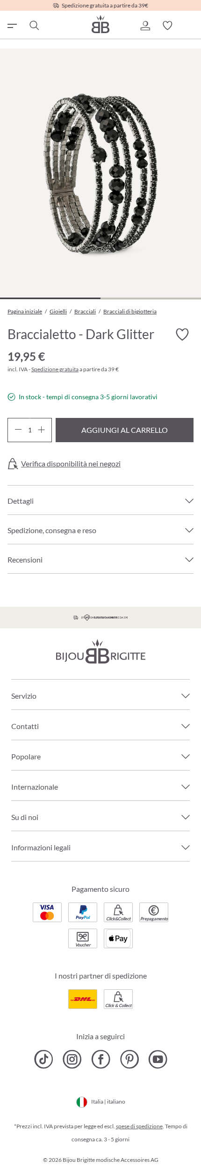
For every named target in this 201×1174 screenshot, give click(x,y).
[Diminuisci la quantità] (18, 430)
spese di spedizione (139, 1126)
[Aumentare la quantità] (41, 430)
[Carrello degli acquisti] (190, 25)
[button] (145, 25)
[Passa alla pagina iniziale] (100, 24)
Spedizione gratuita (55, 369)
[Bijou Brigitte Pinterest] (129, 1059)
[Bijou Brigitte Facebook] (100, 1059)
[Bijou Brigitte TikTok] (43, 1059)
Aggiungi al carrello (124, 429)
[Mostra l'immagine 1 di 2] (50, 298)
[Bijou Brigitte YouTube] (157, 1059)
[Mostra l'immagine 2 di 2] (150, 298)
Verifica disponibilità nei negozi (71, 463)
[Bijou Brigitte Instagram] (72, 1059)
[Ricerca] (33, 25)
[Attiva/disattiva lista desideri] (182, 335)
